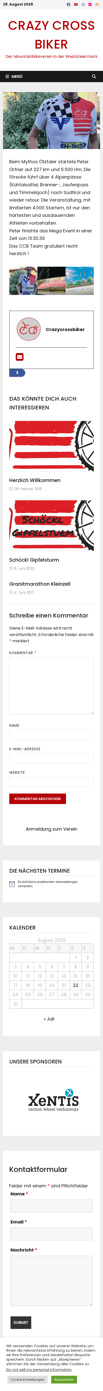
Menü (17, 76)
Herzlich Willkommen (34, 480)
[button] (51, 1100)
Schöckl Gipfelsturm (34, 559)
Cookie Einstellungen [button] (27, 1379)
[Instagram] (83, 4)
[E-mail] (20, 358)
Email (18, 1222)
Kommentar (22, 652)
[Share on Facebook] (17, 373)
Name (14, 725)
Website (17, 772)
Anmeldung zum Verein (51, 829)
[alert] (51, 884)
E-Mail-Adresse (24, 748)
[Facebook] (69, 4)
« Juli (49, 1019)
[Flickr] (90, 4)
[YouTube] (76, 4)
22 (75, 985)
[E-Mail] (97, 4)
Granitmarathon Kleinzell (39, 583)
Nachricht (23, 1250)
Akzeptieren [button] (64, 1379)
